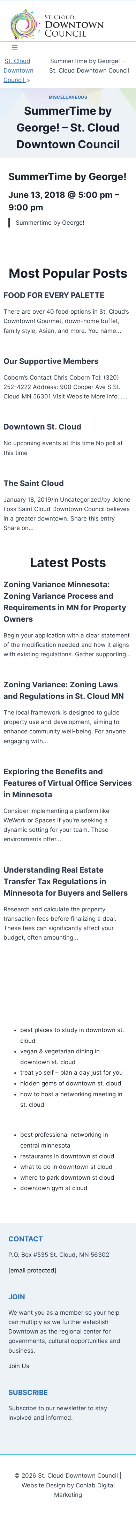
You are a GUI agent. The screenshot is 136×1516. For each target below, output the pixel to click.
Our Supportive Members (50, 361)
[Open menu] (14, 47)
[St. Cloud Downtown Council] (57, 24)
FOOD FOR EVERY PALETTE (53, 295)
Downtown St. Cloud (42, 426)
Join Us (18, 1365)
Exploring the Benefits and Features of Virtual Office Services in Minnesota (67, 783)
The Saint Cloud (33, 483)
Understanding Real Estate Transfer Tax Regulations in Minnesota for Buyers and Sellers (65, 881)
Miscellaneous (68, 97)
